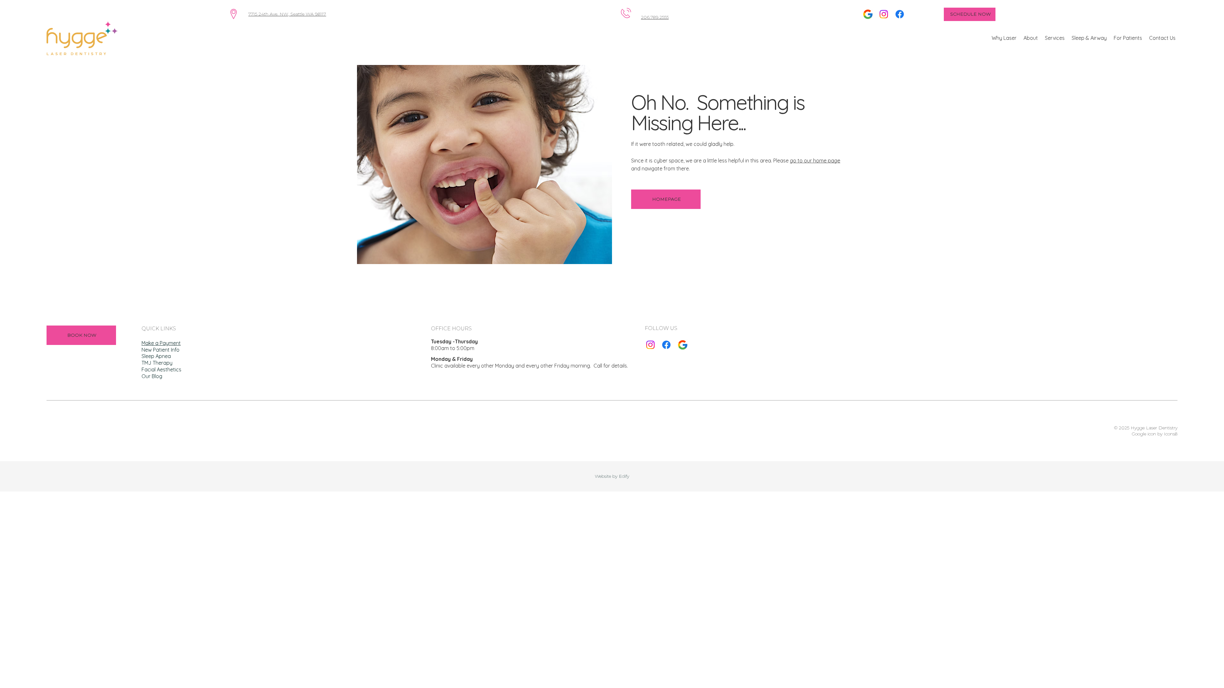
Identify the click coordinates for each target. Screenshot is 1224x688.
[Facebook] (899, 14)
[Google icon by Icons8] (867, 14)
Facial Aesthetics (161, 369)
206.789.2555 (655, 17)
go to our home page (815, 160)
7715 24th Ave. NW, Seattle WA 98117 (287, 14)
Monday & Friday (452, 359)
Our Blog (152, 376)
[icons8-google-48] (682, 344)
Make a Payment (161, 343)
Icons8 (1170, 434)
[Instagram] (883, 14)
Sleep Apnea (156, 356)
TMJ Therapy (157, 363)
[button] (1004, 38)
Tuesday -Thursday (454, 341)
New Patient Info (160, 350)
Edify (624, 476)
